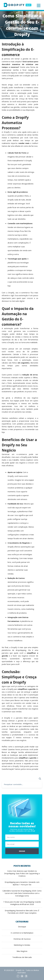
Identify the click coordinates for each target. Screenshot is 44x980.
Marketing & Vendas (22, 945)
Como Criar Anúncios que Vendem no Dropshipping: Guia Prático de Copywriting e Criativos (22, 873)
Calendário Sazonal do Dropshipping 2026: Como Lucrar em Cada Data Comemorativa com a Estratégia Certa (22, 893)
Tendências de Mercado (22, 957)
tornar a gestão (21, 59)
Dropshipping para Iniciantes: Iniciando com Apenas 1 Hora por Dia (22, 883)
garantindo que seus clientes (15, 388)
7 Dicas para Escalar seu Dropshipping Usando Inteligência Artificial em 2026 (22, 903)
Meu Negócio (22, 951)
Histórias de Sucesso (22, 939)
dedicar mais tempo (25, 334)
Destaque (22, 926)
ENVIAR (22, 851)
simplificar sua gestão (11, 107)
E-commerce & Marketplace (22, 933)
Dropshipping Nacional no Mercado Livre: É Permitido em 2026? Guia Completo (22, 911)
